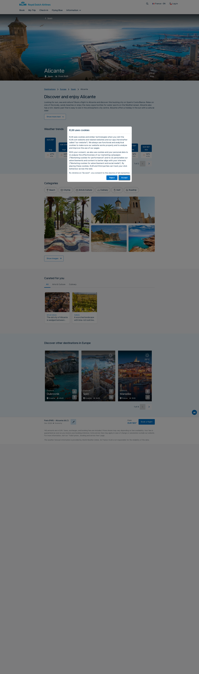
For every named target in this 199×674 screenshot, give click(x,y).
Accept (124, 178)
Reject (112, 178)
